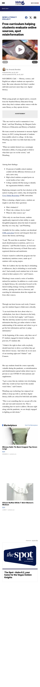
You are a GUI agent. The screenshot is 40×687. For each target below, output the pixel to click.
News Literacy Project (9, 18)
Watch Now (34, 3)
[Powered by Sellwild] (35, 540)
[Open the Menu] (3, 2)
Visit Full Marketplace (31, 425)
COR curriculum (8, 233)
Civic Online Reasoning (10, 195)
